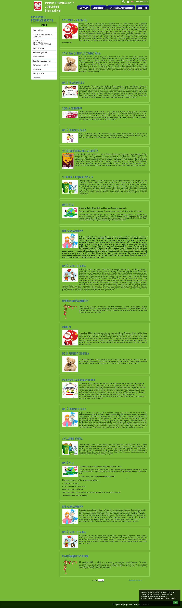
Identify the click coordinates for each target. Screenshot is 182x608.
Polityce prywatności (169, 598)
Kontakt (120, 605)
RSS (114, 605)
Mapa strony (128, 605)
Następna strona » (135, 580)
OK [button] (176, 602)
